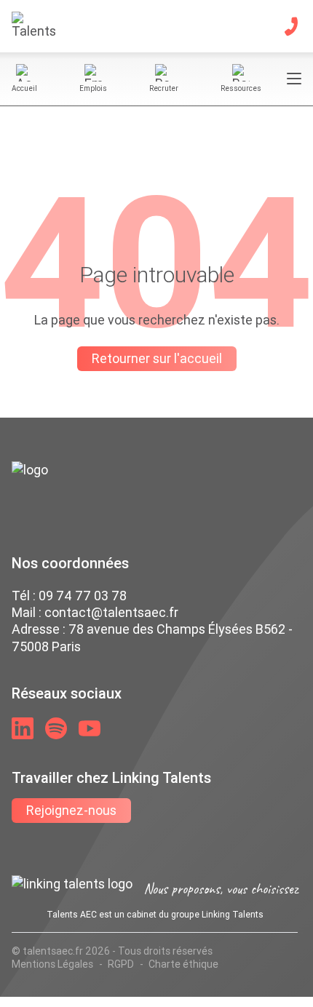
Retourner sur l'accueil (157, 358)
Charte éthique (183, 964)
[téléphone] (291, 26)
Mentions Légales (52, 964)
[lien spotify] (56, 728)
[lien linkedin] (22, 728)
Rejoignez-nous (71, 810)
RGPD (121, 964)
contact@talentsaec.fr (111, 612)
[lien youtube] (89, 728)
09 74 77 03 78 (83, 595)
